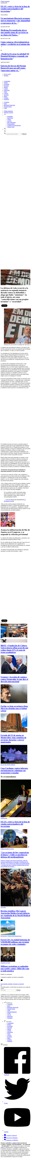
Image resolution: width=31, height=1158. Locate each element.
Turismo (6, 98)
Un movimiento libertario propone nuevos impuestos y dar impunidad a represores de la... (15, 20)
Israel (5, 103)
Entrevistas (10, 118)
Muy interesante (11, 122)
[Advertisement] (15, 152)
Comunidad (7, 81)
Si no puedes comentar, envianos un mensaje (12, 984)
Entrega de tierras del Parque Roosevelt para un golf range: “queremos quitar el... (13, 68)
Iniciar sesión (7, 74)
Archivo (9, 121)
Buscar (24, 134)
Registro (6, 75)
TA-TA (9, 1015)
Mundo (6, 87)
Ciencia (6, 93)
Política (6, 82)
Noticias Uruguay (8, 112)
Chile (5, 108)
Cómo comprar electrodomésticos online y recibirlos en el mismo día (15, 43)
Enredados (10, 116)
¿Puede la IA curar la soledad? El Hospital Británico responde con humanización (15, 56)
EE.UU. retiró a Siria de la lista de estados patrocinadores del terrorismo (15, 8)
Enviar (18, 990)
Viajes (8, 1013)
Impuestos (10, 1016)
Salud (5, 92)
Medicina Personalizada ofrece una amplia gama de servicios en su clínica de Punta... (14, 32)
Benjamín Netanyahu (9, 105)
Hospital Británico (12, 1012)
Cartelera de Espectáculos (14, 125)
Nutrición (6, 99)
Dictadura (9, 1018)
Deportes (6, 85)
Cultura (6, 88)
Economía (6, 84)
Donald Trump (8, 106)
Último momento (5, 1)
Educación (7, 90)
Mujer (5, 96)
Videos (9, 119)
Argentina (6, 102)
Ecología (6, 95)
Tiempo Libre (10, 127)
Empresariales (11, 124)
